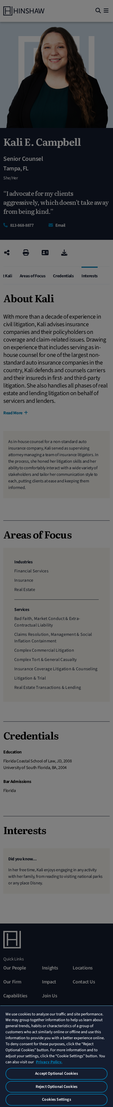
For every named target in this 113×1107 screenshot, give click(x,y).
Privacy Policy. (49, 1062)
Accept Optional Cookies (56, 1073)
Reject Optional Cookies (56, 1086)
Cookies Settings (56, 1099)
